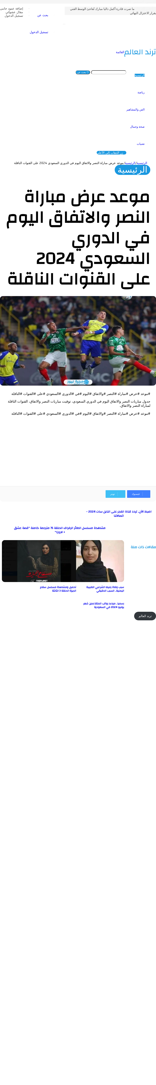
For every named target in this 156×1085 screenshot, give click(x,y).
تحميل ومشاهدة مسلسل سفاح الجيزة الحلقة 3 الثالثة (58, 589)
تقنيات (141, 143)
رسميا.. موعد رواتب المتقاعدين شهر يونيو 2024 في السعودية (103, 605)
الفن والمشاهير (135, 109)
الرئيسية (140, 75)
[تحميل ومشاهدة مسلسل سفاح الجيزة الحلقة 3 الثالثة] (39, 581)
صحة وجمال (137, 126)
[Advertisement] (78, 448)
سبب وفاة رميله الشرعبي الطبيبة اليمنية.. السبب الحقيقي (105, 589)
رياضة (141, 92)
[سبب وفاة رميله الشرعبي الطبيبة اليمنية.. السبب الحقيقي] (87, 581)
